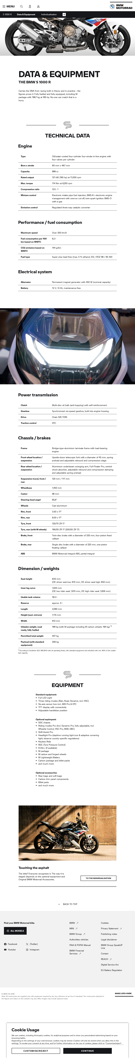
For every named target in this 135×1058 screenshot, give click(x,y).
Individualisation (49, 14)
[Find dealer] (30, 5)
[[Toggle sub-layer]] (64, 14)
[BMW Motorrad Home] (121, 6)
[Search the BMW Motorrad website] (21, 5)
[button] (9, 6)
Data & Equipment (26, 14)
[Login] (38, 5)
